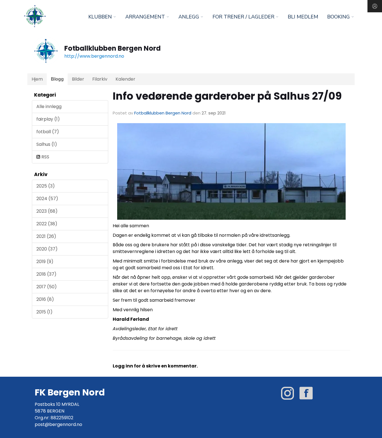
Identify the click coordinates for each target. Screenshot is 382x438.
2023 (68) (47, 211)
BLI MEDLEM (303, 16)
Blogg (57, 79)
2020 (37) (47, 249)
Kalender (125, 79)
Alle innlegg (49, 106)
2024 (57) (47, 198)
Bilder (78, 79)
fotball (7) (47, 131)
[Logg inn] (375, 6)
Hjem (37, 79)
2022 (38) (46, 224)
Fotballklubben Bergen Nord (162, 113)
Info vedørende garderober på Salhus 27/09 (227, 96)
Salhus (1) (46, 144)
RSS (44, 157)
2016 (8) (45, 299)
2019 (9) (44, 261)
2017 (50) (46, 287)
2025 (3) (45, 186)
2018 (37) (46, 274)
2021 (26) (46, 236)
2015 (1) (44, 312)
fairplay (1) (48, 119)
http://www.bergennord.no (94, 56)
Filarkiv (99, 79)
